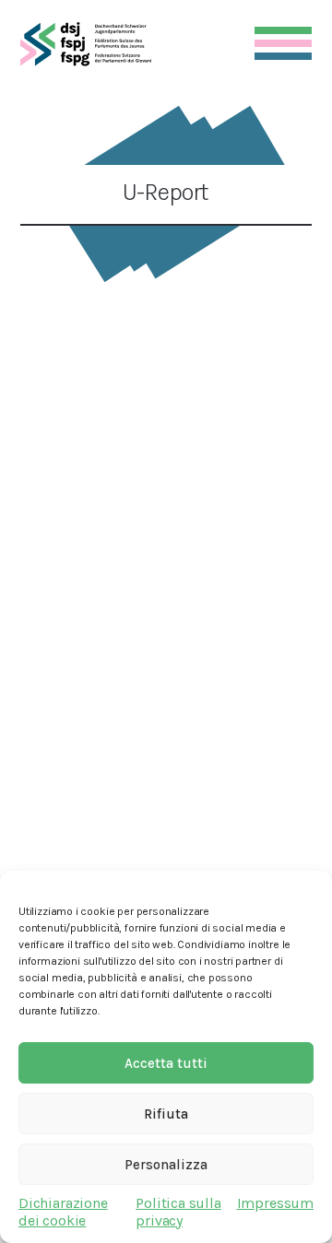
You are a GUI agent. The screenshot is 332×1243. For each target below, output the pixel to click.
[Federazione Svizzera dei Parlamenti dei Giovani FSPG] (85, 44)
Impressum (275, 1203)
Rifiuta (166, 1114)
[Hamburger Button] (283, 39)
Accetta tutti (166, 1063)
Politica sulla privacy (178, 1211)
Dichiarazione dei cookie (63, 1211)
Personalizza (166, 1164)
